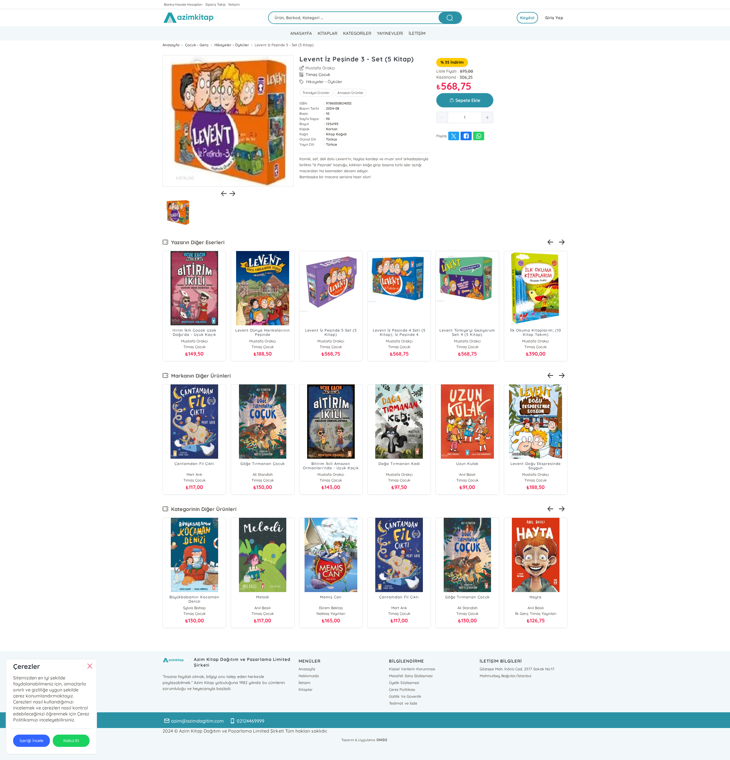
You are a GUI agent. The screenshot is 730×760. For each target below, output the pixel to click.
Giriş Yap (554, 17)
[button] (442, 117)
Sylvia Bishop (194, 607)
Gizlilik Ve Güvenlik (405, 696)
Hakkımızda (309, 675)
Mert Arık (194, 474)
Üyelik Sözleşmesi (404, 682)
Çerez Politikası (402, 689)
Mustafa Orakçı (320, 68)
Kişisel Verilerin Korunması (412, 669)
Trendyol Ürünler (316, 93)
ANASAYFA (301, 33)
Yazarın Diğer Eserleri (196, 242)
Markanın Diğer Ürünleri (199, 375)
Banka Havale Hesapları (183, 4)
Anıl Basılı (467, 474)
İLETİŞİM (417, 33)
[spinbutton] (464, 117)
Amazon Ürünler (350, 93)
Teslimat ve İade (403, 703)
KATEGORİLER (357, 33)
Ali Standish (263, 474)
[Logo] (197, 17)
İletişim (234, 4)
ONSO (381, 739)
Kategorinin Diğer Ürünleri (202, 509)
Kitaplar (306, 689)
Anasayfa (307, 669)
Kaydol (527, 17)
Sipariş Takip (215, 4)
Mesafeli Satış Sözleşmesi (410, 675)
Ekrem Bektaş (331, 607)
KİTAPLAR (327, 33)
